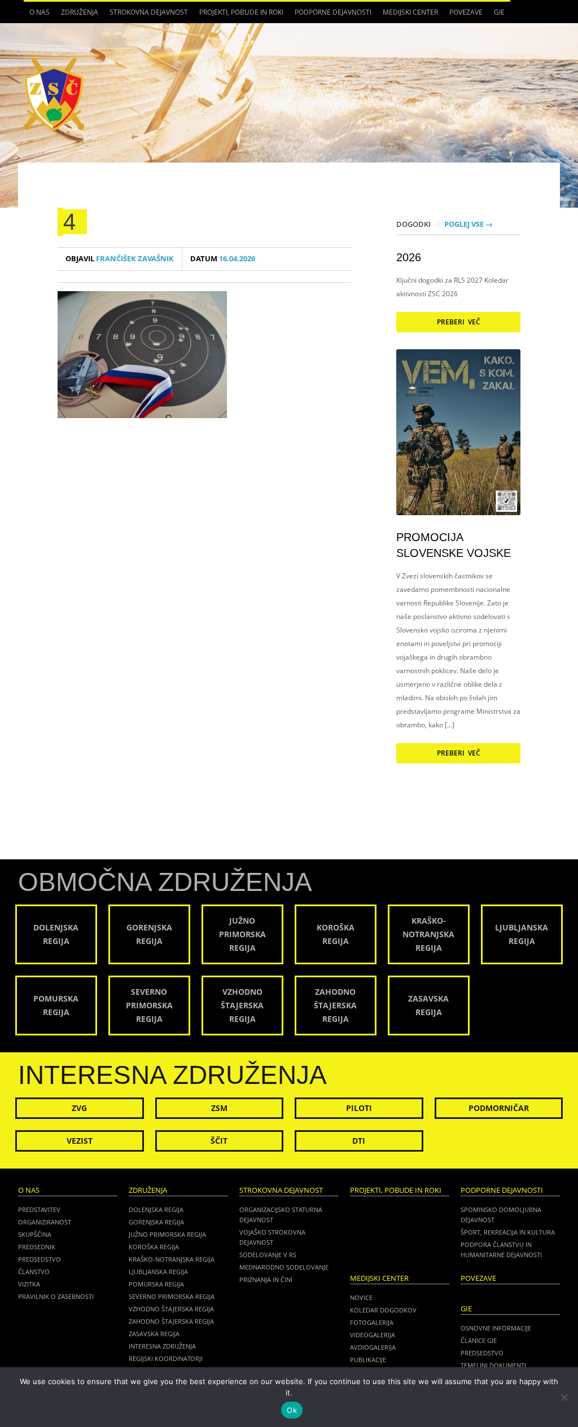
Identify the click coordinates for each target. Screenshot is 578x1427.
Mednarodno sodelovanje (284, 1267)
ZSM (219, 1108)
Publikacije (368, 1359)
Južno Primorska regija (167, 1234)
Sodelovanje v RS (267, 1254)
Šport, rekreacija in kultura (508, 1232)
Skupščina (34, 1234)
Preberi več (458, 322)
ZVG (79, 1108)
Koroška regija (154, 1246)
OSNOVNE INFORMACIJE (496, 1328)
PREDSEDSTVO (482, 1353)
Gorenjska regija (156, 1222)
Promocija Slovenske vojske (453, 545)
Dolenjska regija (156, 1209)
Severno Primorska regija (171, 1296)
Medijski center (407, 15)
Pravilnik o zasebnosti (56, 1296)
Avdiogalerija (373, 1347)
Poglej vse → (468, 224)
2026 (408, 257)
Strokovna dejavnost (146, 15)
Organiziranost (44, 1222)
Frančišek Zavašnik (119, 259)
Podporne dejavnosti (330, 15)
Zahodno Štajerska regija (171, 1321)
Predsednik (36, 1246)
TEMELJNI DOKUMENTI (493, 1365)
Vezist (80, 1140)
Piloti (359, 1108)
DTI (358, 1140)
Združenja (76, 15)
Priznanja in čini (265, 1279)
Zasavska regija (154, 1333)
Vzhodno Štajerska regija (171, 1309)
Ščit (219, 1140)
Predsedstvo (39, 1259)
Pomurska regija (156, 1284)
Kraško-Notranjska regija (171, 1259)
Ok (292, 1410)
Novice (361, 1297)
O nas (37, 15)
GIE (496, 15)
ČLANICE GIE (479, 1340)
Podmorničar (498, 1108)
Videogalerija (372, 1335)
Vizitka (29, 1284)
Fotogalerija (371, 1322)
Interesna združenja (162, 1346)
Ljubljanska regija (158, 1271)
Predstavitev (39, 1209)
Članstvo (34, 1271)
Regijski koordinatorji (166, 1358)
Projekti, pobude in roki (241, 12)
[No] (564, 1397)
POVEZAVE (466, 12)
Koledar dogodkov (383, 1310)
